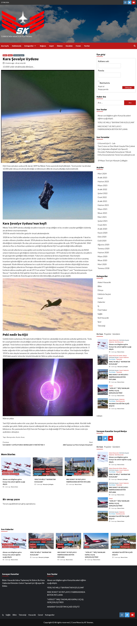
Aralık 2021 (102, 201)
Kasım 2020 (102, 233)
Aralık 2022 (102, 189)
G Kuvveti (102, 143)
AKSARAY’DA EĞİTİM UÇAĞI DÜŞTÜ (63, 607)
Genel (48, 471)
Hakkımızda (16, 46)
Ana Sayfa (5, 46)
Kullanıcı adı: (103, 61)
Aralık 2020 (102, 229)
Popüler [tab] (107, 334)
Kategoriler (29, 46)
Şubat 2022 (102, 193)
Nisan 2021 (102, 213)
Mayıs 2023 (102, 185)
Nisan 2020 (102, 260)
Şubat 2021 (102, 221)
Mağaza (43, 46)
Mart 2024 (102, 173)
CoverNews (76, 622)
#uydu (18, 437)
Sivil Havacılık (14, 474)
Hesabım (69, 46)
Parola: (101, 70)
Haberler (5, 474)
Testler (87, 46)
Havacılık (32, 615)
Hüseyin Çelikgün (48, 484)
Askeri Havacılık (8, 471)
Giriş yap (128, 87)
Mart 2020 (102, 264)
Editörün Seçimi (19, 55)
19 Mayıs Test (103, 160)
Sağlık (100, 314)
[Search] (134, 46)
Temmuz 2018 (103, 268)
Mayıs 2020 (102, 256)
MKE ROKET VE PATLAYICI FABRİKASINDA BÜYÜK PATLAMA (112, 127)
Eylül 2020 (102, 240)
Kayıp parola (103, 89)
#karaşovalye (11, 437)
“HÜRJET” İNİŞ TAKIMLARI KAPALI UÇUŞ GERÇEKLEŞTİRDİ (65, 600)
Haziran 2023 (103, 181)
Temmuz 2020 (103, 248)
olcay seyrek (20, 63)
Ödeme (60, 46)
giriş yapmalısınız (28, 504)
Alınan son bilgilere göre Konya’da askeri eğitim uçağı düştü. (14, 481)
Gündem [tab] (116, 334)
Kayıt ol (101, 86)
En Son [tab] (100, 334)
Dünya (10, 55)
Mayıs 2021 (102, 209)
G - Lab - (112, 143)
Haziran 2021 (103, 205)
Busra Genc (14, 487)
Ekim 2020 (102, 236)
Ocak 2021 (102, 225)
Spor (99, 322)
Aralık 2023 (102, 177)
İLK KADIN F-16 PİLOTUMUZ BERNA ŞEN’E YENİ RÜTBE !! (24, 443)
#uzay (23, 437)
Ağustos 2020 (103, 244)
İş (98, 306)
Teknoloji (46, 474)
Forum (78, 46)
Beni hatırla (105, 83)
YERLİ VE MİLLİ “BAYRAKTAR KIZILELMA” (116, 122)
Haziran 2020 (103, 252)
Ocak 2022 (102, 197)
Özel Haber (38, 474)
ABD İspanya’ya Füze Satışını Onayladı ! (78, 443)
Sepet (51, 46)
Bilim (5, 55)
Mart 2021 (102, 217)
